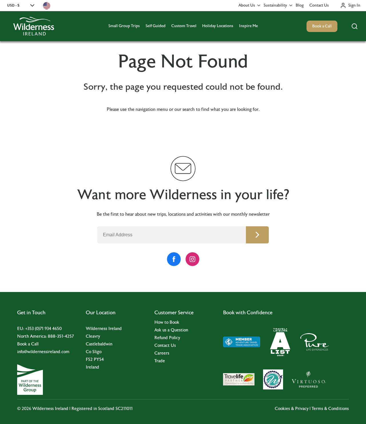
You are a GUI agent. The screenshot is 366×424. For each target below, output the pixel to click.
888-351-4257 (61, 336)
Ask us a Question (171, 330)
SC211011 (124, 408)
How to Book (166, 322)
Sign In (354, 5)
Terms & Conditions (330, 408)
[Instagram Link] (192, 259)
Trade (159, 361)
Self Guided (156, 26)
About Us (246, 5)
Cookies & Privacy (292, 408)
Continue (257, 234)
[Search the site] (354, 26)
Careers (161, 353)
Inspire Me (248, 26)
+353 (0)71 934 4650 (43, 328)
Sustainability (275, 5)
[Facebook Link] (174, 259)
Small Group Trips (124, 26)
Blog (300, 5)
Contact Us (319, 5)
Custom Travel (183, 26)
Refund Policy (167, 337)
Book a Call (322, 26)
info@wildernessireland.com (43, 351)
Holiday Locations (217, 26)
